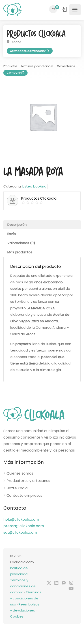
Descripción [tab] (17, 224)
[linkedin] (56, 583)
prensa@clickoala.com (23, 525)
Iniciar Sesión (64, 9)
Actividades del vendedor (27, 51)
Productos (10, 66)
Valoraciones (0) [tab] (21, 243)
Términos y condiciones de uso (25, 598)
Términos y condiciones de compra (23, 586)
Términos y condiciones (37, 66)
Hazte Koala (17, 488)
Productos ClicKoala (36, 34)
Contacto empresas (24, 495)
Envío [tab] (11, 233)
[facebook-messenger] (64, 583)
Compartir (14, 73)
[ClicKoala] (12, 9)
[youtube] (71, 589)
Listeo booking (34, 186)
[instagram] (71, 583)
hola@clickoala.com (21, 519)
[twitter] (49, 583)
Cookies (17, 616)
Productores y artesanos (28, 480)
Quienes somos (19, 473)
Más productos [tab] (19, 252)
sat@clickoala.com (20, 532)
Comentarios (66, 66)
